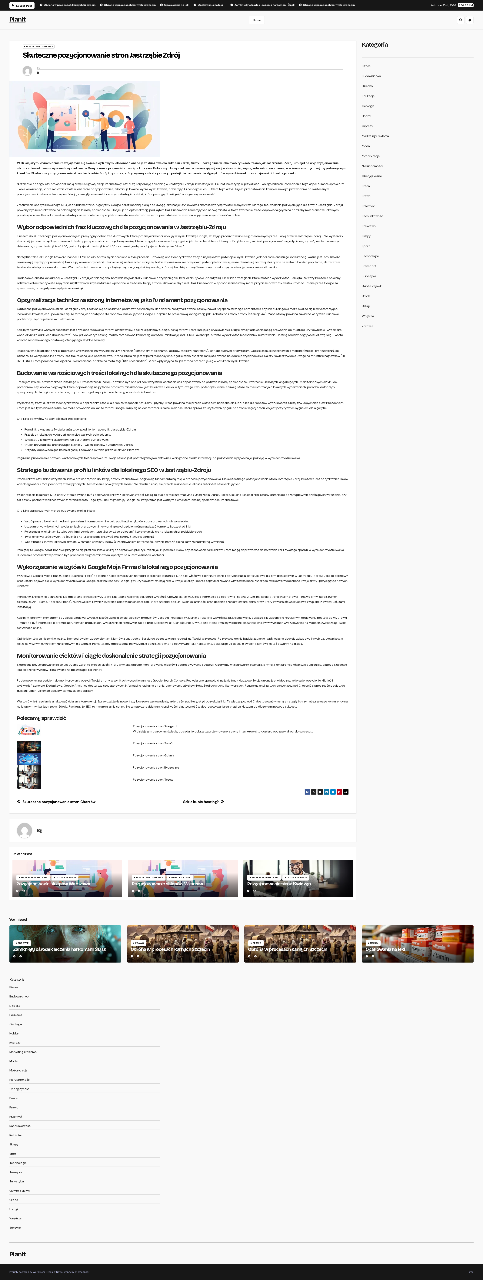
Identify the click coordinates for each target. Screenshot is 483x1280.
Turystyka (369, 276)
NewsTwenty (63, 1272)
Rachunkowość (372, 216)
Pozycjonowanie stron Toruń (152, 743)
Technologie (370, 256)
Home (257, 20)
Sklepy (366, 236)
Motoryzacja (371, 156)
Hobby (366, 116)
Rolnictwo (369, 226)
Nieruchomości (372, 166)
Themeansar (82, 1272)
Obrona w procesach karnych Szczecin (170, 949)
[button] (461, 20)
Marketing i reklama (39, 46)
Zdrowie (367, 326)
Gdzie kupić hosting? (201, 802)
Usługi (366, 306)
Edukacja (368, 96)
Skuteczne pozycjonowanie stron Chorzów (59, 802)
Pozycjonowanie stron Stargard (155, 726)
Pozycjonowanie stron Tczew (153, 780)
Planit (17, 19)
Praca (366, 186)
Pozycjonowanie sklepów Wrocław (167, 883)
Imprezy (367, 126)
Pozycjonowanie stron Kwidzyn (279, 883)
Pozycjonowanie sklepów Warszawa (53, 883)
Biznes (366, 66)
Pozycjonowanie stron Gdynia (153, 755)
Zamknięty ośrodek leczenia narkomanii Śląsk (59, 949)
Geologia (368, 106)
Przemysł (368, 206)
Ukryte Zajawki (66, 877)
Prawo (366, 196)
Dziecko (367, 86)
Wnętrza (368, 316)
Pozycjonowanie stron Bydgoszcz (156, 767)
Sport (366, 246)
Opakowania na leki (385, 949)
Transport (369, 266)
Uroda (366, 296)
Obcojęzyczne (372, 176)
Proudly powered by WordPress (27, 1272)
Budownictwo (371, 76)
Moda (366, 146)
